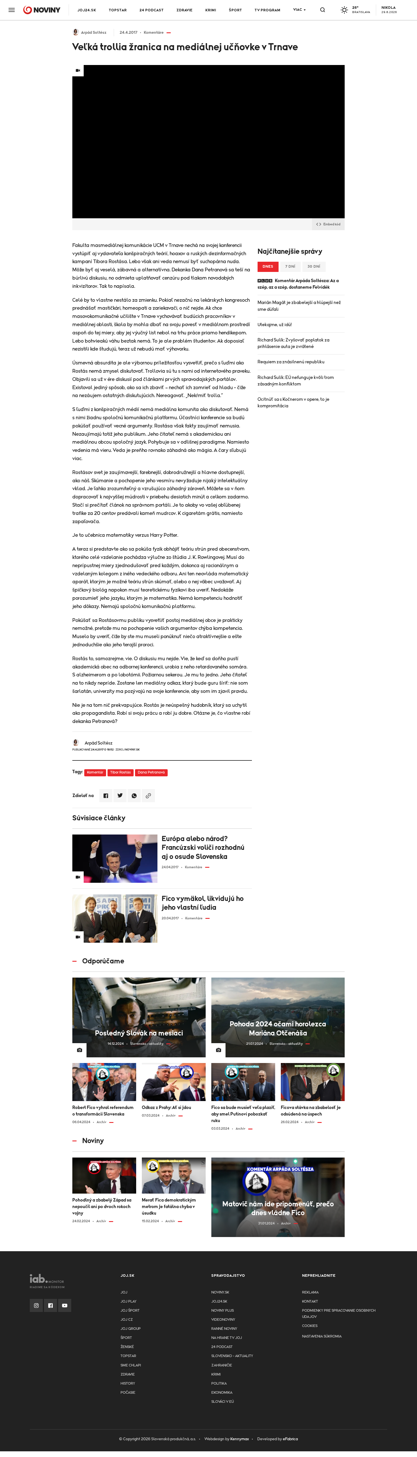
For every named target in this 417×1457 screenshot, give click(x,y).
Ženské (127, 1347)
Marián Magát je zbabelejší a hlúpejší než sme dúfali (299, 305)
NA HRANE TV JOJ (226, 1338)
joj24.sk (219, 1301)
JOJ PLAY (128, 1301)
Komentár (95, 772)
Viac (297, 10)
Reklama (310, 1292)
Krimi (210, 10)
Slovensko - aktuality (232, 1356)
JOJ (124, 1292)
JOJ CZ (127, 1320)
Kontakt (310, 1301)
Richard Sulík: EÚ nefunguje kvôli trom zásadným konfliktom (296, 380)
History (128, 1383)
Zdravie (184, 10)
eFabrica (290, 1439)
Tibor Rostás (120, 772)
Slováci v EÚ (222, 1402)
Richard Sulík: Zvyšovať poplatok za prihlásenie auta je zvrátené (293, 343)
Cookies (309, 1326)
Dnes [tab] (268, 267)
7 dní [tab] (290, 267)
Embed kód (331, 224)
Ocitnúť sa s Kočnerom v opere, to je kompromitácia (293, 402)
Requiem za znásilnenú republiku (291, 362)
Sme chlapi (131, 1365)
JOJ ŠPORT (130, 1311)
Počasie (128, 1393)
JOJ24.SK (86, 10)
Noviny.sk (220, 1292)
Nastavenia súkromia (322, 1336)
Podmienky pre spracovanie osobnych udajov (339, 1314)
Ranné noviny (224, 1329)
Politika (219, 1383)
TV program (268, 10)
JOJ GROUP (131, 1329)
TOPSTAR (118, 10)
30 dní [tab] (314, 267)
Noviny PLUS (222, 1311)
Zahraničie (221, 1365)
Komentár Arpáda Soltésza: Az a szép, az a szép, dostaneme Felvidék (298, 284)
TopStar (128, 1356)
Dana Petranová (151, 772)
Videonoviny (223, 1320)
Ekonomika (221, 1393)
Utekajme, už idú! (275, 324)
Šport (235, 10)
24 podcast (152, 10)
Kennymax (239, 1439)
